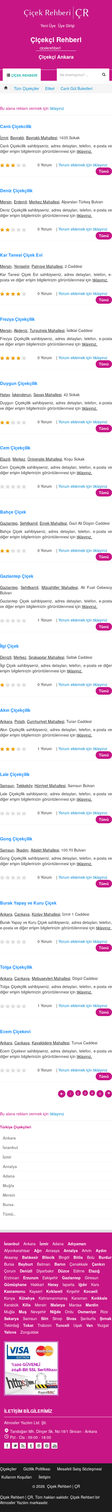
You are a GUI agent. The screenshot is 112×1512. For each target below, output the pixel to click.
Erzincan (11, 1277)
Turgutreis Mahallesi (47, 330)
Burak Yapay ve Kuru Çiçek (28, 903)
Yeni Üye (48, 25)
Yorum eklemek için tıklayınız (82, 164)
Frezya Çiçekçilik (17, 319)
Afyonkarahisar (17, 1250)
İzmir (4, 137)
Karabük (11, 1305)
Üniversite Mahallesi (44, 459)
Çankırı (98, 1264)
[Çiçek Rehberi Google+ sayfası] (69, 48)
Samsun (7, 785)
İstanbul (10, 1147)
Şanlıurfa (88, 1318)
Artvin (87, 1250)
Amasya (53, 1250)
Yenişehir (21, 266)
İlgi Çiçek (9, 646)
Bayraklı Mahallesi (41, 137)
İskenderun (21, 394)
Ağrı (38, 1250)
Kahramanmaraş (53, 1298)
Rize (104, 1311)
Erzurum (30, 1277)
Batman (43, 1264)
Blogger (23, 1445)
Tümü (104, 171)
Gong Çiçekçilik (16, 839)
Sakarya (11, 1318)
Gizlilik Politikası (36, 1468)
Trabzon (45, 1325)
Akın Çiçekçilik (15, 710)
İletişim (45, 1477)
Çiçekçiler (8, 1468)
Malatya (58, 1305)
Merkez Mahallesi (44, 201)
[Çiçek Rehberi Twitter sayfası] (64, 48)
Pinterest (46, 1445)
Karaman (79, 1298)
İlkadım (22, 850)
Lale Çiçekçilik (15, 774)
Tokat (28, 1325)
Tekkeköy (24, 785)
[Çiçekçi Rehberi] (6, 88)
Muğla (8, 1185)
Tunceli (62, 1325)
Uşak (77, 1325)
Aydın (101, 1250)
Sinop (57, 1318)
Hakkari (37, 1284)
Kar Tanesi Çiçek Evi (21, 255)
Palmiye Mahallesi (47, 266)
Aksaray (11, 1257)
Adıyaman (77, 1243)
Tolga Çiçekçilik (16, 967)
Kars (95, 1284)
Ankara (6, 721)
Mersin (6, 201)
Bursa (8, 1204)
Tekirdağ (11, 1325)
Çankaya (22, 914)
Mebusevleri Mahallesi (51, 978)
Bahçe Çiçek (13, 512)
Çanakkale (79, 1264)
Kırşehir (73, 1291)
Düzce (63, 1271)
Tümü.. (9, 1214)
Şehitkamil (29, 523)
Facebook (7, 1445)
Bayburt (25, 1264)
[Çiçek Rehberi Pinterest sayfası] (74, 48)
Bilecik (48, 1257)
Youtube (38, 1445)
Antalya (10, 1166)
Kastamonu (14, 1291)
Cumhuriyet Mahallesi (45, 721)
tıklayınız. (84, 151)
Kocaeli (91, 1291)
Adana (9, 1176)
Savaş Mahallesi (47, 394)
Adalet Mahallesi (45, 850)
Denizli (5, 657)
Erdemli (20, 201)
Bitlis (78, 1257)
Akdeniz (20, 330)
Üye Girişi (66, 25)
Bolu (91, 1257)
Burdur (105, 1257)
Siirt (44, 1318)
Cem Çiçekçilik (15, 448)
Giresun (91, 1277)
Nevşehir (38, 1311)
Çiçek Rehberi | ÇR (63, 1486)
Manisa (75, 1305)
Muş (23, 1311)
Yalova (10, 1332)
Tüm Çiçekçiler (26, 88)
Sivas (71, 1318)
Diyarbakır (45, 1271)
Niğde (55, 1311)
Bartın (60, 1264)
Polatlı (19, 721)
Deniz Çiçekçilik (16, 190)
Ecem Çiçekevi (15, 1031)
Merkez (19, 459)
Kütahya (27, 1298)
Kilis (27, 1305)
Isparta (68, 1284)
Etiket (50, 88)
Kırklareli (54, 1291)
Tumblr (30, 1445)
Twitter (15, 1445)
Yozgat (103, 1325)
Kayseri (35, 1291)
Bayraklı (17, 137)
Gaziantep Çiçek (16, 576)
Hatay (5, 394)
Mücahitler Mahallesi (60, 587)
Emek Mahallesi (53, 523)
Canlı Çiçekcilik (16, 126)
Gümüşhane (15, 1284)
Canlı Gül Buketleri (76, 88)
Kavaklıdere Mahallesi (50, 1042)
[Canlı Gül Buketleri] (62, 1094)
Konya (9, 1298)
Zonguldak (29, 1332)
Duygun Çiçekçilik (19, 383)
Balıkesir (30, 1257)
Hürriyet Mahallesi (50, 785)
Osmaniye (87, 1311)
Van (89, 1325)
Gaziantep (9, 523)
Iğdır (83, 1284)
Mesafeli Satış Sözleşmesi (79, 1468)
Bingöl (64, 1257)
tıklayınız (57, 108)
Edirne (79, 1271)
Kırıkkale (99, 1298)
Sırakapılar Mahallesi (46, 657)
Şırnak (105, 1318)
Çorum (10, 1271)
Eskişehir (50, 1277)
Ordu (69, 1311)
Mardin (92, 1305)
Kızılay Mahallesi (46, 914)
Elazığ (5, 459)
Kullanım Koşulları (16, 1477)
